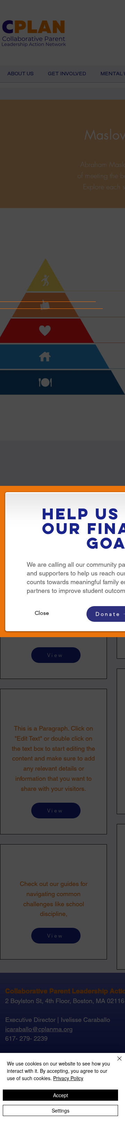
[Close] (115, 1062)
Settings (60, 1110)
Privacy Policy (68, 1078)
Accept (60, 1095)
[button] (41, 613)
